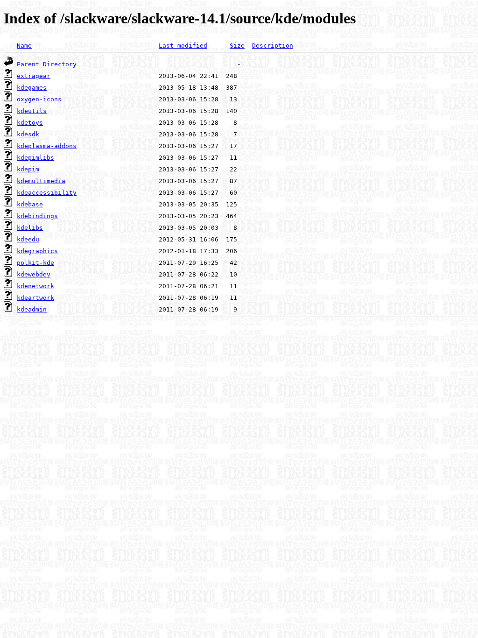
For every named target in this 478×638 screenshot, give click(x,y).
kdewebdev (33, 274)
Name (24, 45)
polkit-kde (35, 262)
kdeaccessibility (47, 192)
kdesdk (28, 134)
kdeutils (32, 110)
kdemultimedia (41, 180)
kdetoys (30, 122)
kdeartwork (35, 297)
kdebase (30, 204)
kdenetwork (35, 286)
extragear (33, 75)
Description (272, 45)
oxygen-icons (39, 99)
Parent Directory (47, 64)
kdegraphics (37, 251)
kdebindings (37, 216)
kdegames (32, 87)
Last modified (183, 45)
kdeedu (28, 239)
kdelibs (30, 227)
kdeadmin (32, 309)
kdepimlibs (35, 157)
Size (237, 45)
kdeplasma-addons (47, 145)
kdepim (28, 169)
